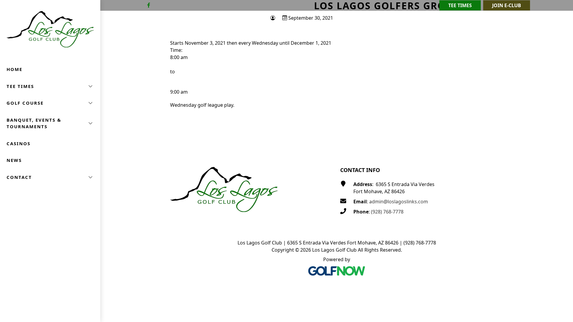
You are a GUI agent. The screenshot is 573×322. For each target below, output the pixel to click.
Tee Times (460, 5)
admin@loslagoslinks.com (398, 201)
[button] (50, 86)
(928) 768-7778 (387, 211)
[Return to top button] (561, 142)
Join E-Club (506, 5)
